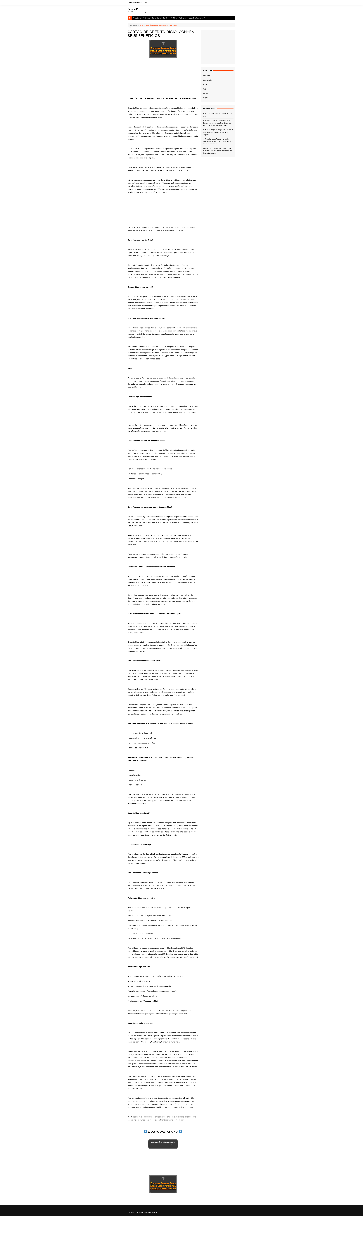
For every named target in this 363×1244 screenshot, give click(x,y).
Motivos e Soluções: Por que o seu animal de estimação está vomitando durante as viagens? (218, 132)
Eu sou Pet (134, 9)
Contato (145, 2)
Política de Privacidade (135, 2)
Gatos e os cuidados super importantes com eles (218, 115)
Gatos (205, 89)
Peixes (205, 93)
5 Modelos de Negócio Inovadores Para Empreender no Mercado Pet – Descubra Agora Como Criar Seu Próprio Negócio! (217, 123)
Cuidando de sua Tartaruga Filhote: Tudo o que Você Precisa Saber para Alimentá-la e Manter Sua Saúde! (217, 151)
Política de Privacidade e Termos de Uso (192, 18)
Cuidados (146, 18)
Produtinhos (137, 18)
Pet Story (174, 18)
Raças (205, 98)
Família (165, 18)
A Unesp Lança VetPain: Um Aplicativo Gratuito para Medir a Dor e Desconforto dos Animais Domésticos (218, 141)
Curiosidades (156, 18)
